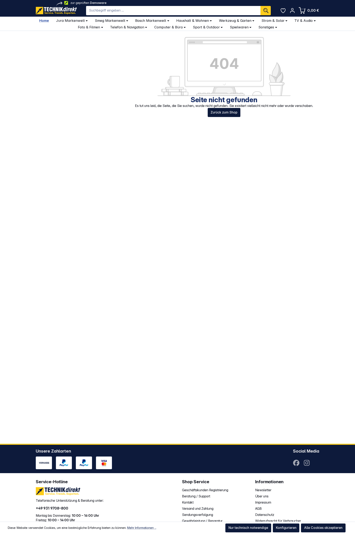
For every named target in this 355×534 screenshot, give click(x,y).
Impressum (263, 502)
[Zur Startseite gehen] (56, 10)
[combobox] (173, 10)
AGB (258, 509)
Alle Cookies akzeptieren (323, 528)
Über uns (262, 496)
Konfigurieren (286, 528)
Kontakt (188, 502)
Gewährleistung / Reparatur (202, 521)
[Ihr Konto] (292, 10)
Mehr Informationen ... (141, 527)
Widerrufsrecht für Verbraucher (278, 521)
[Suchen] (265, 10)
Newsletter (263, 490)
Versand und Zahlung (197, 509)
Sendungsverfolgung (197, 515)
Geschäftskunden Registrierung (205, 490)
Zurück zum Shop (224, 112)
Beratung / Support (196, 496)
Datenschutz (264, 515)
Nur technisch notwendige (248, 528)
